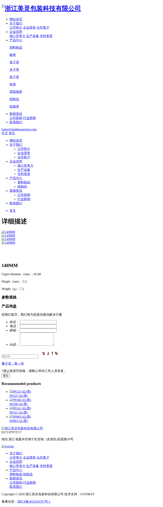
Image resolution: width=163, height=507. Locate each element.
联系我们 (16, 122)
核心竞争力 (17, 36)
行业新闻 (29, 118)
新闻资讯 (16, 113)
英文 (12, 133)
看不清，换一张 (13, 363)
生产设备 (32, 36)
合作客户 (43, 27)
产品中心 (16, 40)
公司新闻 (16, 118)
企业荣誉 (29, 27)
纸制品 (22, 186)
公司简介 (16, 27)
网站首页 (16, 19)
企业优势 (16, 31)
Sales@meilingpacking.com (19, 129)
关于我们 (16, 23)
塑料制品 (23, 182)
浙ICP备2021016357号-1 (33, 501)
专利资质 (46, 36)
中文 (5, 133)
